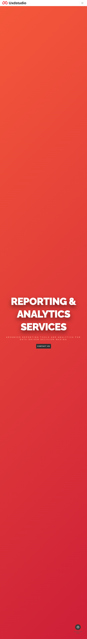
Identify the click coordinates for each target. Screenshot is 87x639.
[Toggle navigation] (82, 3)
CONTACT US (43, 346)
